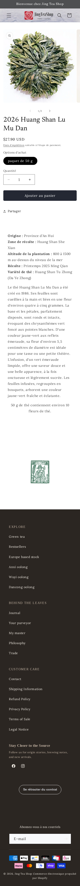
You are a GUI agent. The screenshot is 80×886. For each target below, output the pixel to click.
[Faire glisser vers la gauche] (30, 111)
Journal (14, 613)
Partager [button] (14, 211)
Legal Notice (19, 729)
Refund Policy (19, 699)
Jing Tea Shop (23, 873)
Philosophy (17, 643)
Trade (13, 653)
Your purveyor (20, 623)
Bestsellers (17, 547)
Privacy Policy (19, 709)
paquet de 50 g (20, 161)
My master (17, 633)
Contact (15, 679)
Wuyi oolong (19, 577)
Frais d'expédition (13, 145)
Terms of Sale (19, 719)
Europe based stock (24, 557)
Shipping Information (26, 689)
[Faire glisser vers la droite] (50, 111)
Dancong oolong (21, 587)
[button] (9, 15)
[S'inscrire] (66, 839)
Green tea (17, 537)
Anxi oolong (18, 567)
